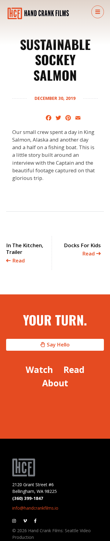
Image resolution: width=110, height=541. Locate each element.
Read (73, 369)
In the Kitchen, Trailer (24, 253)
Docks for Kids (82, 249)
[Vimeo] (25, 521)
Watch (39, 369)
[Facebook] (35, 521)
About (55, 383)
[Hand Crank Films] (38, 13)
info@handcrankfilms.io (35, 508)
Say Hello (58, 344)
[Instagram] (15, 521)
